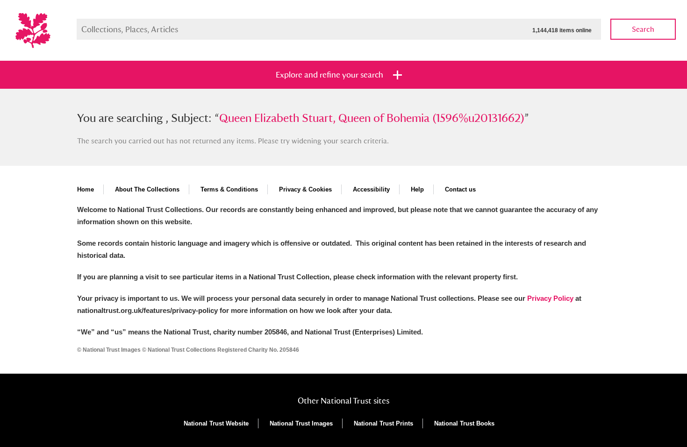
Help (417, 189)
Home (85, 189)
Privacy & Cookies (305, 189)
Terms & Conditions (229, 189)
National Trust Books (464, 423)
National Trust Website (216, 423)
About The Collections (147, 189)
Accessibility (371, 189)
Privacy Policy (550, 298)
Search (643, 29)
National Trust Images (301, 423)
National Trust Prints (383, 423)
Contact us (460, 189)
